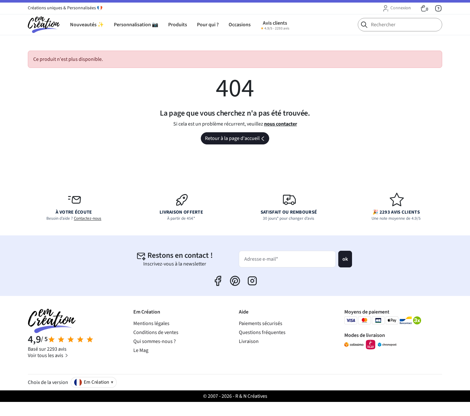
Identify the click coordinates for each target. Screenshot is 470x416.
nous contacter (280, 123)
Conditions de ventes (155, 332)
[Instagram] (252, 281)
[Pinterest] (235, 281)
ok (345, 259)
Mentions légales (151, 323)
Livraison (249, 341)
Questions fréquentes (262, 332)
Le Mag (140, 350)
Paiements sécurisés (260, 323)
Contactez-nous (87, 218)
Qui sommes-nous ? (154, 341)
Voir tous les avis (46, 355)
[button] (396, 8)
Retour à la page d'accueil (236, 139)
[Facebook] (218, 281)
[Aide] (438, 8)
